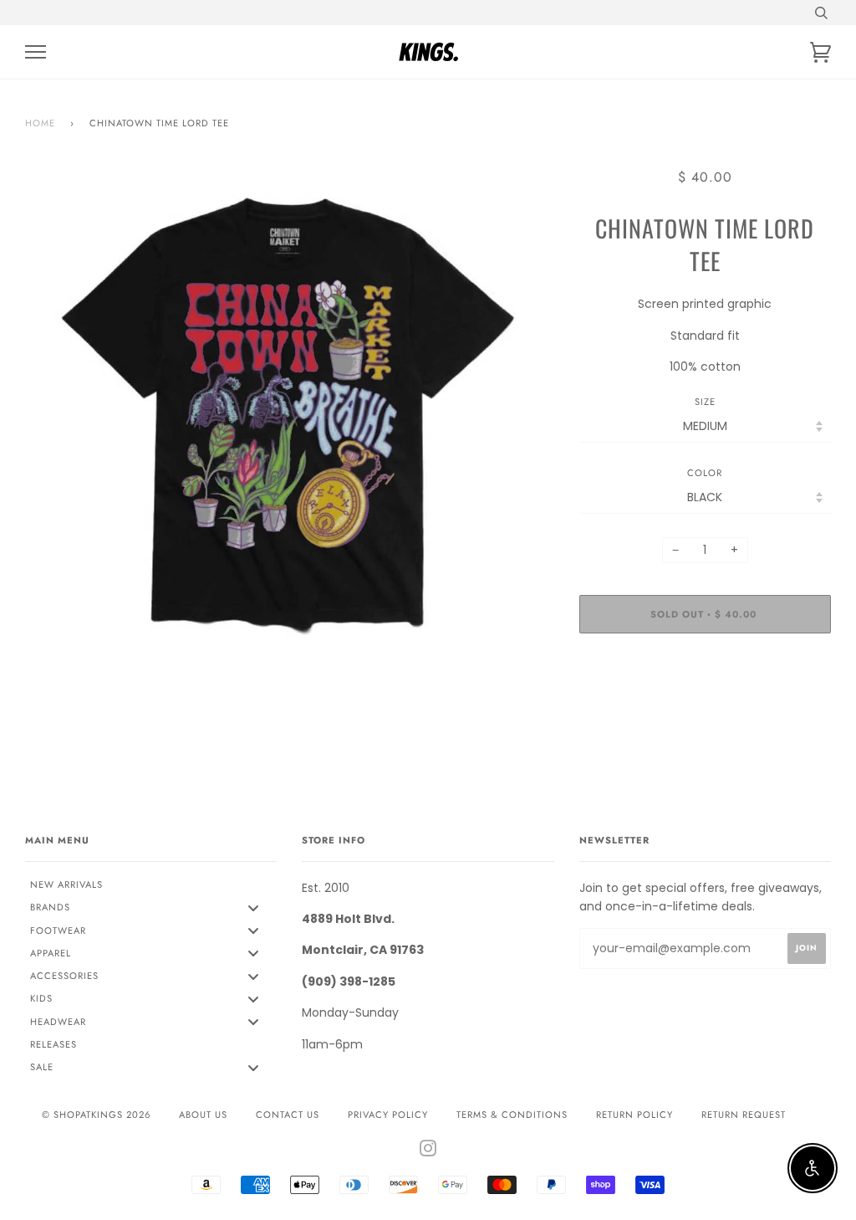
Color (704, 472)
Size (705, 401)
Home (40, 123)
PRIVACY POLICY (388, 1114)
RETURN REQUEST (743, 1114)
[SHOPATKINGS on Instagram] (428, 1151)
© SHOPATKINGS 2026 (96, 1114)
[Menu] (35, 52)
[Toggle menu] (253, 907)
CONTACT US (287, 1114)
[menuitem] (151, 885)
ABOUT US (203, 1114)
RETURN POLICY (634, 1114)
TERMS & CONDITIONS (512, 1114)
